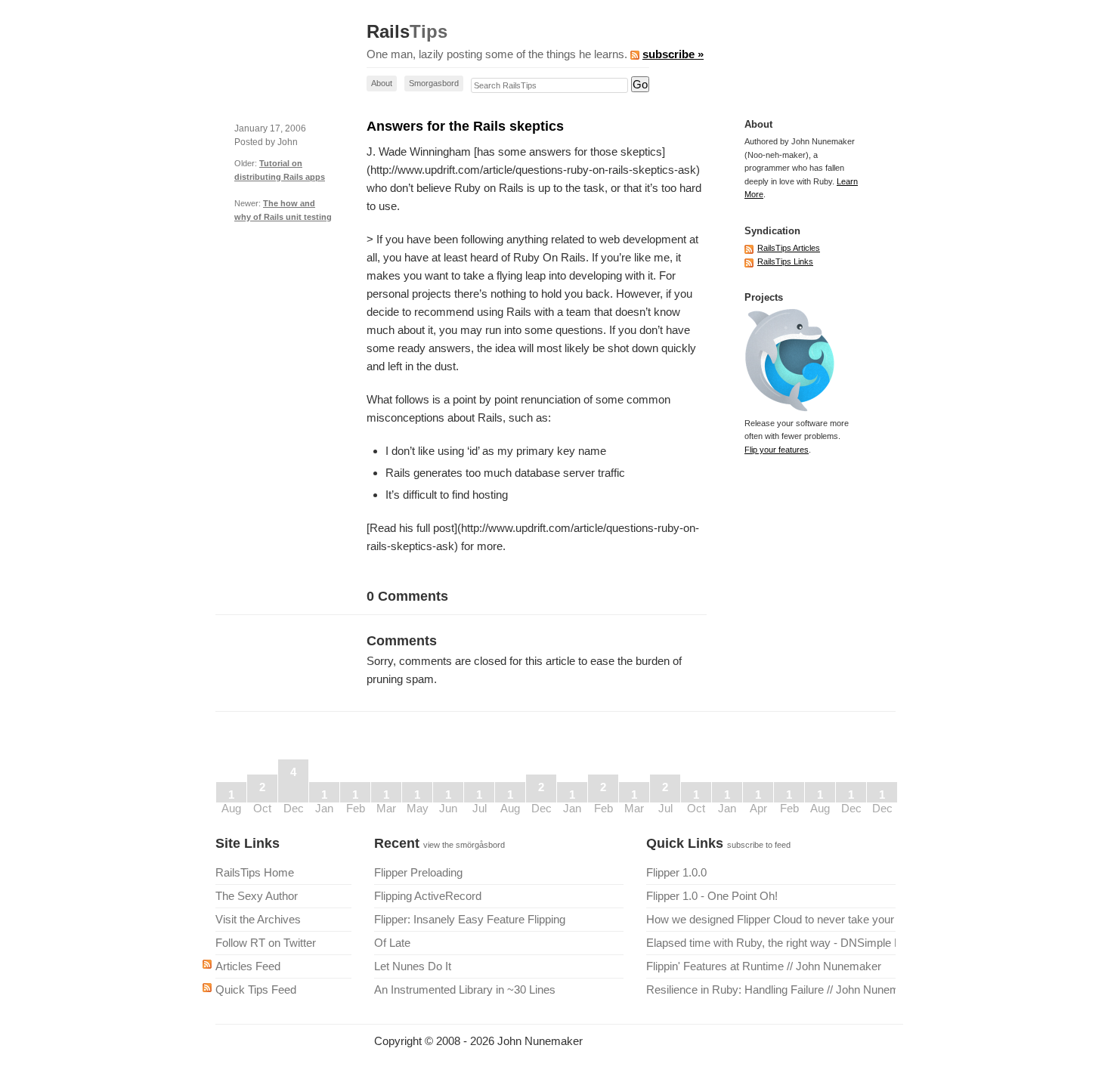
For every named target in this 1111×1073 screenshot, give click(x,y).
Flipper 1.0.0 (676, 872)
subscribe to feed (759, 844)
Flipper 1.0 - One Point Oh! (712, 895)
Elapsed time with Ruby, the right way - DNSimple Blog (771, 942)
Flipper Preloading (418, 872)
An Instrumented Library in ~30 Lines (465, 989)
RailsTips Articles (788, 247)
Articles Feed (247, 966)
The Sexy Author (256, 895)
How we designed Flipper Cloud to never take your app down (771, 919)
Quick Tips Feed (255, 989)
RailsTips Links (785, 261)
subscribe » (673, 54)
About (381, 83)
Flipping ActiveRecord (427, 895)
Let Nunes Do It (412, 966)
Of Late (392, 942)
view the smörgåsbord (464, 844)
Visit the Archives (258, 919)
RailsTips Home (254, 872)
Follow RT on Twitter (265, 942)
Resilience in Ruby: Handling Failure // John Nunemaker (771, 989)
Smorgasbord (434, 83)
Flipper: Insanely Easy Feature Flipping (469, 919)
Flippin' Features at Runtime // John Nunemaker (763, 966)
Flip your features (776, 449)
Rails (407, 32)
